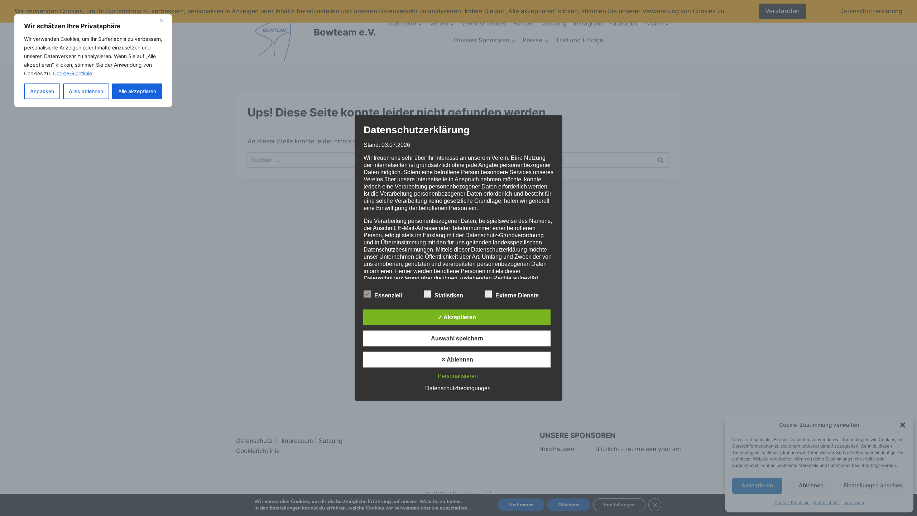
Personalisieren (458, 376)
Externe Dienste (517, 295)
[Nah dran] (164, 20)
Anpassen (42, 91)
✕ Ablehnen (457, 360)
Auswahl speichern (457, 338)
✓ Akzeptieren (457, 317)
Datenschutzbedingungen (458, 388)
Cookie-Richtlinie (72, 73)
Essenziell (388, 295)
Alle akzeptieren (137, 91)
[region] (93, 60)
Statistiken (449, 295)
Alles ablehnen (86, 91)
